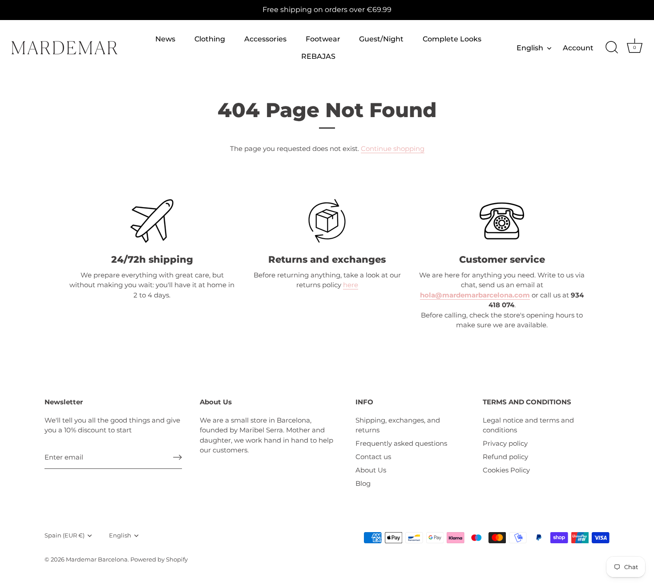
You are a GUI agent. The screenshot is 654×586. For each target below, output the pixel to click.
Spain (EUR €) (64, 535)
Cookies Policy (506, 470)
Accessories (265, 38)
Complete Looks (452, 38)
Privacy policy (505, 443)
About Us (370, 470)
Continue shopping (392, 148)
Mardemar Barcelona (97, 559)
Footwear (323, 38)
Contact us (373, 456)
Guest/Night (381, 38)
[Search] (612, 47)
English (530, 47)
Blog (363, 483)
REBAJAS (318, 56)
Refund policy (505, 456)
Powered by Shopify (159, 559)
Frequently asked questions (401, 443)
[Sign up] (177, 457)
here (350, 285)
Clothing (209, 38)
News (165, 38)
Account (578, 47)
